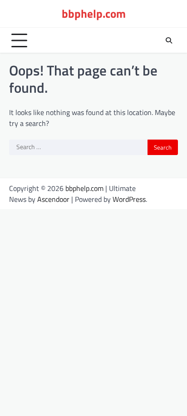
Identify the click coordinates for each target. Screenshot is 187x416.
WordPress (129, 199)
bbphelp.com (94, 13)
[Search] (169, 40)
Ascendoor (53, 199)
